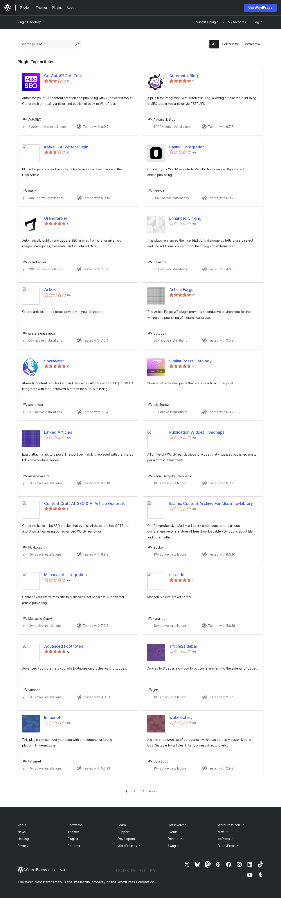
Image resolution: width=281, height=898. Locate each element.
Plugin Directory (29, 22)
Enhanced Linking (185, 218)
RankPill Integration (187, 147)
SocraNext (54, 361)
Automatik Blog (183, 75)
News (22, 832)
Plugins (73, 839)
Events (173, 832)
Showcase (75, 825)
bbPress (226, 839)
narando (176, 574)
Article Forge (181, 289)
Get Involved (177, 825)
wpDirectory (181, 717)
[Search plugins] (77, 44)
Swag (174, 846)
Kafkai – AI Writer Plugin (66, 147)
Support (124, 832)
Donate (175, 839)
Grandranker (55, 218)
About (22, 825)
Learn (122, 825)
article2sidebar (183, 646)
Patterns (74, 846)
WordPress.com (231, 825)
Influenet (52, 717)
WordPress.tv (129, 846)
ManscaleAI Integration (65, 574)
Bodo (63, 870)
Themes (73, 832)
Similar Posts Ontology (190, 361)
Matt (223, 832)
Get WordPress (260, 7)
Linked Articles (58, 432)
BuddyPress (228, 846)
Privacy (23, 846)
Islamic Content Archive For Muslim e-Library (211, 503)
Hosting (23, 839)
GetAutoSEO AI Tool (63, 75)
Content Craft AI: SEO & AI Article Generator (85, 503)
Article (50, 289)
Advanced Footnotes (63, 646)
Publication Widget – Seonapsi (197, 432)
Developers (126, 839)
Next (152, 791)
